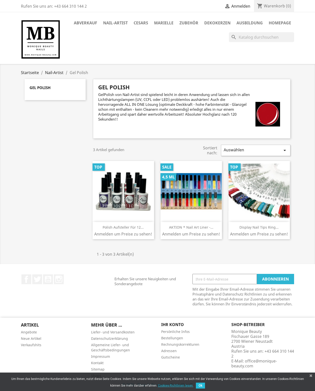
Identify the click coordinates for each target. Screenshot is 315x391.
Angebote (29, 332)
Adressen (169, 350)
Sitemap (98, 369)
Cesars (141, 23)
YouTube (48, 279)
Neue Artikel (31, 338)
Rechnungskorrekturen (180, 344)
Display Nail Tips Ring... (259, 227)
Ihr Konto (172, 324)
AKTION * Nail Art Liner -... (191, 227)
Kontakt (97, 362)
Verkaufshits (31, 345)
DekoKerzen (217, 23)
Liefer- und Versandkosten (113, 332)
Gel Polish (40, 87)
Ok (200, 385)
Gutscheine (170, 357)
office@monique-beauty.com (254, 363)
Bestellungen (172, 338)
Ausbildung (249, 23)
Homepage (280, 23)
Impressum (100, 356)
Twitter (37, 279)
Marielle (163, 23)
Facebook (26, 279)
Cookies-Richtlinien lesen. (175, 385)
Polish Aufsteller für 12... (123, 227)
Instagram (59, 279)
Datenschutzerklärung (109, 338)
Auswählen (256, 150)
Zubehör (188, 23)
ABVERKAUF (85, 23)
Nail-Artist (115, 23)
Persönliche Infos (175, 331)
